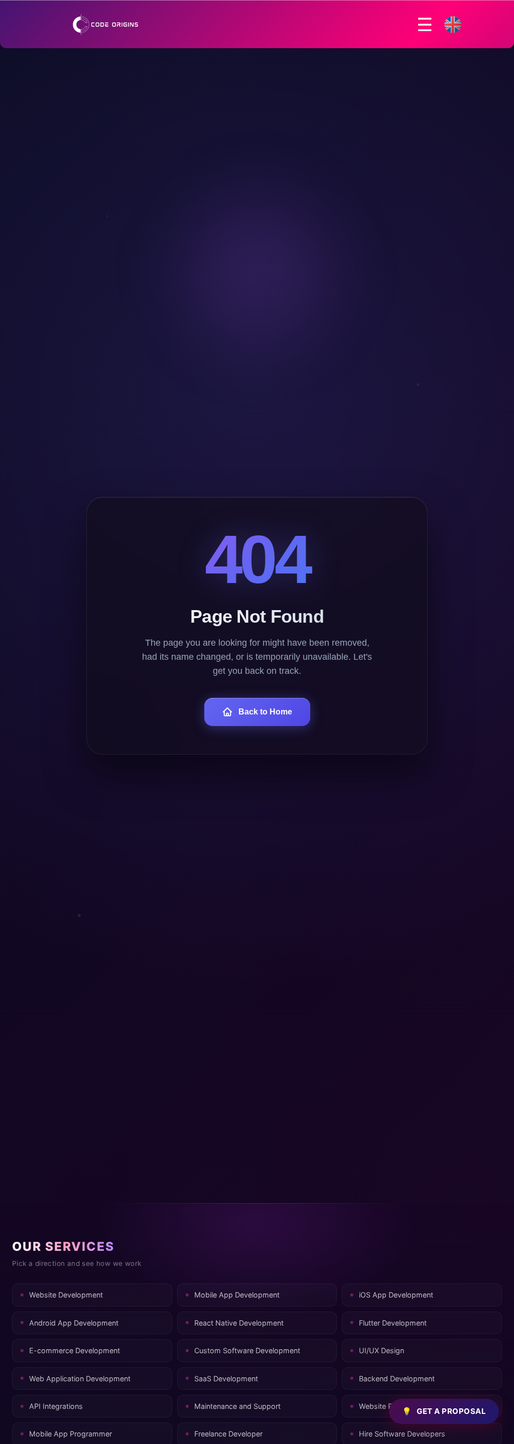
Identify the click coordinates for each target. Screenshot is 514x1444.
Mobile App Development (237, 1294)
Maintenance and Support (237, 1406)
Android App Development (73, 1323)
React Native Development (239, 1323)
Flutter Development (393, 1323)
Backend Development (397, 1378)
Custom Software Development (247, 1350)
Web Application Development (80, 1378)
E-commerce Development (74, 1350)
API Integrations (56, 1406)
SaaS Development (226, 1378)
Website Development (66, 1294)
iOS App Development (396, 1294)
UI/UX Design (381, 1350)
